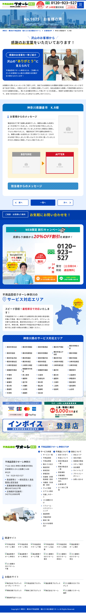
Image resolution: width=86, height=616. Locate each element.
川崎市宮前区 (12, 365)
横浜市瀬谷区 (12, 361)
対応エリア (77, 455)
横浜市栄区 (27, 361)
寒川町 (40, 382)
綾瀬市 (9, 382)
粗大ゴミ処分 (48, 464)
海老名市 (41, 378)
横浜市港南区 (43, 353)
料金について (63, 458)
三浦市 (56, 382)
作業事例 (61, 475)
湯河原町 (72, 386)
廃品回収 (46, 467)
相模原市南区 (12, 370)
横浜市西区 (42, 361)
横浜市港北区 (12, 347)
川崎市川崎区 (27, 365)
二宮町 (56, 386)
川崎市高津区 (74, 361)
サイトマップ (78, 470)
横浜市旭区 (11, 353)
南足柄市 (72, 382)
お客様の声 (62, 484)
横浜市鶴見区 (43, 347)
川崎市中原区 (58, 361)
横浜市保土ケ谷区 (58, 353)
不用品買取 (47, 461)
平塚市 (9, 375)
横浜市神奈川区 (74, 347)
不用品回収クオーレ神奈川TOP (55, 446)
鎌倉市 (9, 378)
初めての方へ (63, 455)
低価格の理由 (78, 461)
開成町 (9, 389)
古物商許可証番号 (14, 491)
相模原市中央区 (27, 370)
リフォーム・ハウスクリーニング (48, 508)
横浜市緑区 (27, 358)
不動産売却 (47, 517)
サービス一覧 (48, 455)
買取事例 (61, 472)
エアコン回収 (48, 491)
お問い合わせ (78, 479)
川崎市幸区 (73, 365)
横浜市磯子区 (43, 358)
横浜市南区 (73, 353)
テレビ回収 (47, 488)
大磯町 (25, 386)
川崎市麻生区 (58, 365)
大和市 (40, 375)
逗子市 (25, 382)
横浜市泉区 (73, 358)
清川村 (40, 393)
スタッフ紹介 (78, 464)
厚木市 (56, 375)
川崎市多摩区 (43, 365)
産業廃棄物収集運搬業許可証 (19, 485)
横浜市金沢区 (12, 358)
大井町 (25, 389)
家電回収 (46, 473)
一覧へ (43, 202)
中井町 (9, 393)
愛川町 (9, 386)
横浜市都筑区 (27, 353)
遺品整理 (46, 514)
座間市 (56, 378)
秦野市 (25, 378)
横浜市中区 (58, 358)
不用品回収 (47, 458)
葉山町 (40, 386)
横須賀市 (72, 370)
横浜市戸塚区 (58, 347)
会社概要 (76, 467)
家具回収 (46, 470)
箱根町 (40, 389)
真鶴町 (25, 393)
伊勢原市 (72, 378)
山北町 (71, 389)
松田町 (56, 389)
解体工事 (46, 520)
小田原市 (72, 375)
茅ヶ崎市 (26, 375)
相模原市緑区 (43, 370)
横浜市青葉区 (27, 347)
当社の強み (77, 458)
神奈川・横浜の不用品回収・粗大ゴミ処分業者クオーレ (40, 609)
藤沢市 (56, 370)
